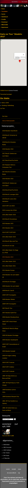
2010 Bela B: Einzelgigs (9, 281)
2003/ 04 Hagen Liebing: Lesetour (9, 357)
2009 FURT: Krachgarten (9, 295)
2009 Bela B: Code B (8, 290)
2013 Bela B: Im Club (8, 245)
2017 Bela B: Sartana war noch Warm (9, 155)
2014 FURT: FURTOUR (9, 232)
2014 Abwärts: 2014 (7, 228)
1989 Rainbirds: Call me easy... (9, 391)
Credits (3, 19)
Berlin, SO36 (5, 102)
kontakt (14, 469)
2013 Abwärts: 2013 (7, 257)
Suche (3, 14)
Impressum (4, 27)
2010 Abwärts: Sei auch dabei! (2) (10, 276)
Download (4, 22)
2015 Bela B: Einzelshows (9, 219)
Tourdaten (4, 11)
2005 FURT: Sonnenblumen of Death (10, 345)
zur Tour (2, 108)
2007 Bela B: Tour (7, 308)
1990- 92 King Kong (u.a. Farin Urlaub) (10, 384)
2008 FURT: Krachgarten (9, 303)
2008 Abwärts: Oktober (8, 299)
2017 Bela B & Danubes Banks (9, 173)
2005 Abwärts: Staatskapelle (10, 339)
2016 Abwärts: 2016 (7, 178)
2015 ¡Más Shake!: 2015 (9, 214)
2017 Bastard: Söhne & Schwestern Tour (8, 166)
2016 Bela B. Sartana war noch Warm (9, 184)
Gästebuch (4, 16)
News (3, 8)
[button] (19, 61)
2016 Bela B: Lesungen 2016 (10, 194)
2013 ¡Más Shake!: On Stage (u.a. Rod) (10, 251)
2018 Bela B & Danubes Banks (9, 143)
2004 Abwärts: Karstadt (8, 351)
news (19, 469)
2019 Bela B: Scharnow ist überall (9, 136)
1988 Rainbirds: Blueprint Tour (10, 396)
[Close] (23, 55)
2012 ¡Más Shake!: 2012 (9, 261)
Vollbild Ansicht (4, 90)
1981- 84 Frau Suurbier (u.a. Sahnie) (10, 402)
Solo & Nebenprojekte (8, 120)
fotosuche (6, 416)
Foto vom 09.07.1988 (8, 435)
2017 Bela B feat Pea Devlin (10, 160)
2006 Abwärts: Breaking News (10, 317)
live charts (24, 1)
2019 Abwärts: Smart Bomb (9, 130)
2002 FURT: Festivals (8, 371)
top (19, 473)
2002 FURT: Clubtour (8, 367)
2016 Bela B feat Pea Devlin (10, 190)
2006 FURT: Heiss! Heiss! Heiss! (9, 323)
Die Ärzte (4, 116)
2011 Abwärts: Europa (8, 270)
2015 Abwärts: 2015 (7, 223)
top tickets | (15, 1)
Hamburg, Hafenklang (8, 105)
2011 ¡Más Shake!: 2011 (9, 266)
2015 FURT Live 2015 (8, 205)
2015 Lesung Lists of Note (9, 210)
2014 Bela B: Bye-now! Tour (10, 241)
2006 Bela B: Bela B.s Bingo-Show (10, 330)
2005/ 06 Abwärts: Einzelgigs (10, 335)
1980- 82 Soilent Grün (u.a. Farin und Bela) (9, 409)
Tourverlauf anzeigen (6, 94)
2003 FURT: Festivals (8, 362)
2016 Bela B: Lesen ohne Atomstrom (9, 200)
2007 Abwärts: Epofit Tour (9, 312)
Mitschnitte (4, 24)
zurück (8, 469)
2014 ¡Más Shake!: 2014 (9, 236)
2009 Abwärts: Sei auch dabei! (10, 286)
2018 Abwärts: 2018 (7, 149)
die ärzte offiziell (11, 473)
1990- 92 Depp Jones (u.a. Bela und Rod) (9, 377)
